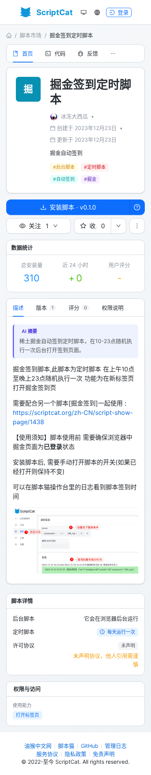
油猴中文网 (37, 745)
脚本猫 (66, 745)
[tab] (46, 307)
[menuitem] (23, 53)
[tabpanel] (75, 450)
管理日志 (116, 745)
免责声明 (104, 754)
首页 (27, 53)
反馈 (92, 53)
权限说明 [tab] (113, 307)
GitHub (89, 745)
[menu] (75, 53)
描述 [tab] (18, 307)
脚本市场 (30, 35)
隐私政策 (75, 754)
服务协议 (47, 754)
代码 (60, 53)
